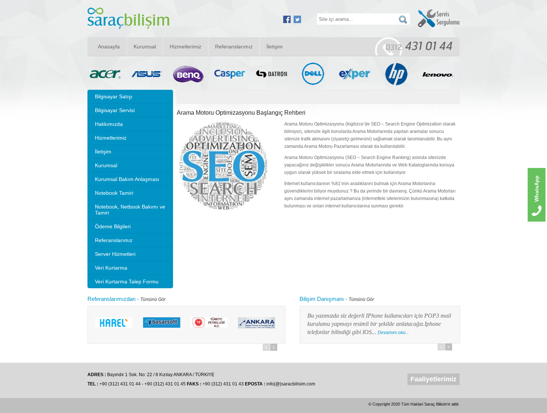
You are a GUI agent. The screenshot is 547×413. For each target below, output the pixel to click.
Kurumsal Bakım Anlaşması (127, 179)
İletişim (274, 47)
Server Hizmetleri (115, 254)
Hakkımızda (109, 124)
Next (273, 347)
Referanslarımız (234, 47)
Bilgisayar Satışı (113, 96)
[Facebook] (287, 21)
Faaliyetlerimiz (433, 379)
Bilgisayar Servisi (115, 110)
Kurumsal (145, 47)
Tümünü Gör (153, 299)
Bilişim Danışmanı (322, 299)
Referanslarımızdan (111, 299)
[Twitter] (297, 21)
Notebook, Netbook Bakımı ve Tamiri (130, 210)
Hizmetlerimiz (185, 47)
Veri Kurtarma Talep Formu (127, 282)
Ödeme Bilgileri (113, 226)
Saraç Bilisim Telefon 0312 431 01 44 (413, 46)
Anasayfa (109, 47)
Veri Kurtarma (111, 268)
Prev (266, 347)
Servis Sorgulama (439, 18)
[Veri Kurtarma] (128, 27)
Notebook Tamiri (114, 193)
